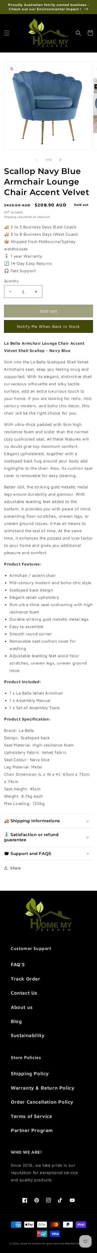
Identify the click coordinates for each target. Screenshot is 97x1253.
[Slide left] (37, 160)
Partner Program (32, 1130)
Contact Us (24, 993)
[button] (7, 33)
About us (22, 1007)
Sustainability (27, 1035)
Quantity (11, 281)
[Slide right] (60, 160)
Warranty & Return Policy (42, 1088)
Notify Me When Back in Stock (48, 326)
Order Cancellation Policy (42, 1102)
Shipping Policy (30, 1073)
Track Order (25, 979)
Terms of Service (31, 1116)
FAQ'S (18, 964)
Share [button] (15, 868)
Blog (16, 1021)
